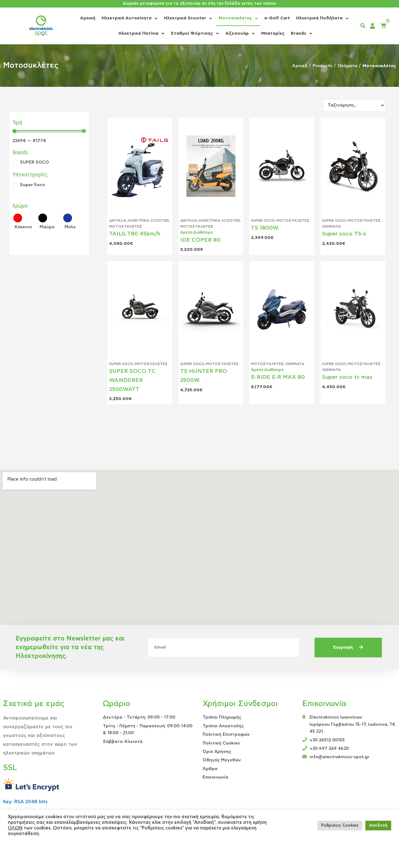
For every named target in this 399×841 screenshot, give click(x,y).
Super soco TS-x (344, 234)
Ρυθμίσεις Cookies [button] (339, 826)
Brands (298, 33)
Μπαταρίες (273, 33)
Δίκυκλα (117, 220)
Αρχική (87, 18)
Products (322, 66)
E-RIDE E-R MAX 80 (278, 377)
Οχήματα (347, 66)
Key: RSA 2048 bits (25, 801)
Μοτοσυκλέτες (235, 18)
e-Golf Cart (277, 18)
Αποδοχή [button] (378, 826)
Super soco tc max (347, 377)
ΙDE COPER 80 (200, 240)
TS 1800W (265, 228)
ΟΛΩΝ (15, 828)
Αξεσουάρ (237, 33)
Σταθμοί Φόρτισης (192, 33)
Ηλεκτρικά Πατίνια (138, 33)
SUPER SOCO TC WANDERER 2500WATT (132, 380)
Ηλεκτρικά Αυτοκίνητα (126, 18)
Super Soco (263, 220)
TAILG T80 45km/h (134, 234)
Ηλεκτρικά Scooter (185, 18)
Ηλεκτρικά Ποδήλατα (319, 18)
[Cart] (383, 25)
